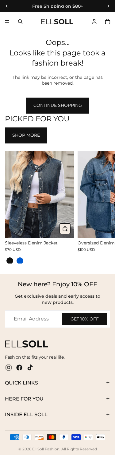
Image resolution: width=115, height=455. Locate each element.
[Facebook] (19, 367)
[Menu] (7, 21)
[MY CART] (107, 21)
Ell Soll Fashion (45, 449)
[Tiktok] (30, 367)
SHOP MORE (26, 135)
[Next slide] (103, 207)
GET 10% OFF (85, 319)
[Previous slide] (11, 207)
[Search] (20, 21)
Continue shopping (57, 105)
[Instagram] (8, 367)
